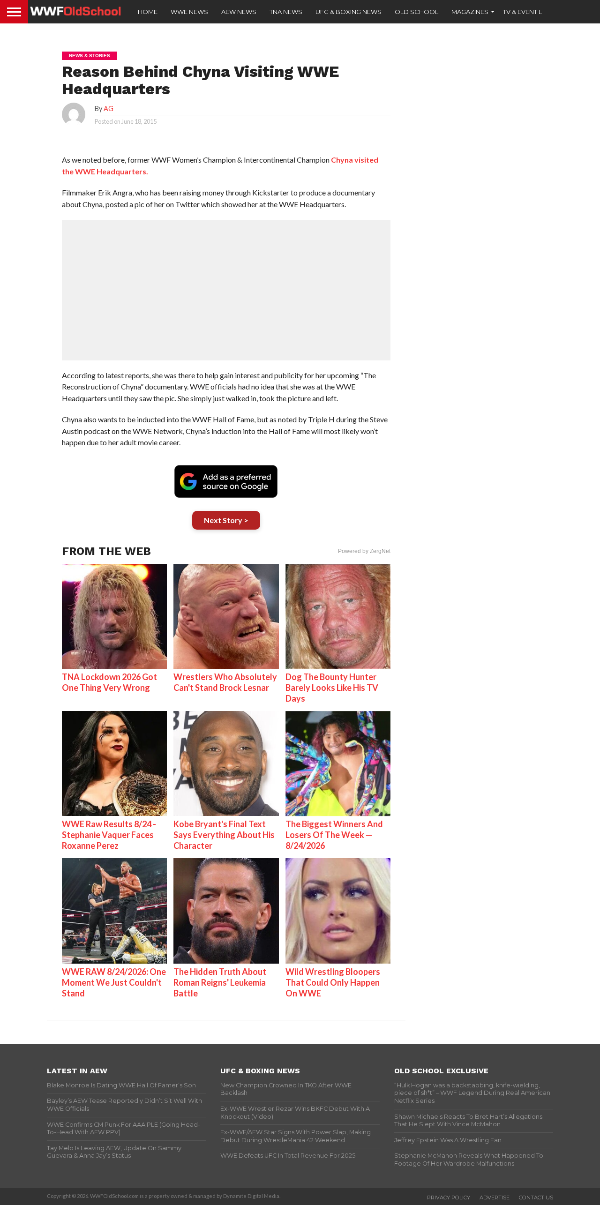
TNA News (286, 11)
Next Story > (226, 520)
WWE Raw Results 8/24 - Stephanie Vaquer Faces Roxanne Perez (109, 835)
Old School (416, 11)
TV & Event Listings (534, 11)
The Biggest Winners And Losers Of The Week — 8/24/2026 (334, 835)
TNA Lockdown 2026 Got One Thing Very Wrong (109, 682)
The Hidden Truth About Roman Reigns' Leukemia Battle (219, 982)
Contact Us (536, 1197)
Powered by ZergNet (364, 551)
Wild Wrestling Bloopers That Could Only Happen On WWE (332, 982)
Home (148, 11)
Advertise (495, 1197)
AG (108, 108)
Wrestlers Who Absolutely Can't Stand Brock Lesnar (225, 682)
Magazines (469, 11)
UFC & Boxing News (348, 11)
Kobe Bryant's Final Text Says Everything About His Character (224, 835)
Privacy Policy (448, 1197)
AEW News (238, 11)
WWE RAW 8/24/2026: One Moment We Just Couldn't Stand (114, 982)
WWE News (189, 11)
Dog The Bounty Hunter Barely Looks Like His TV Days (331, 688)
